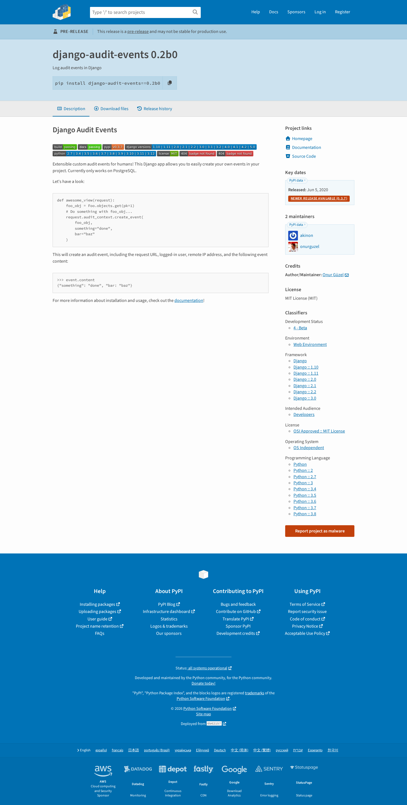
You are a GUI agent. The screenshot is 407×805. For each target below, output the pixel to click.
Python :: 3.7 (304, 508)
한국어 (333, 750)
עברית (298, 750)
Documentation (306, 147)
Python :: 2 (303, 470)
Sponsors (296, 12)
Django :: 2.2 (304, 392)
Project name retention (97, 626)
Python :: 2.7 (304, 477)
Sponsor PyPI (238, 626)
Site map (203, 714)
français (117, 750)
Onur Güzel (333, 275)
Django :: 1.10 (305, 367)
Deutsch (220, 750)
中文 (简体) (239, 750)
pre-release (138, 32)
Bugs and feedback (238, 604)
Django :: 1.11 (305, 373)
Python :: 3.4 (304, 489)
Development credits (236, 633)
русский (282, 750)
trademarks (254, 693)
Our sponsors (169, 633)
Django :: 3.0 (304, 398)
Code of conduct (305, 619)
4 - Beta (300, 328)
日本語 (133, 750)
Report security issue (307, 612)
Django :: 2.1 (304, 386)
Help (255, 12)
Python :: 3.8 (304, 514)
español (101, 750)
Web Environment (310, 344)
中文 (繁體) (262, 750)
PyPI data (296, 180)
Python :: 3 (303, 483)
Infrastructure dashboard (166, 612)
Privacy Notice (305, 626)
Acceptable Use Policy (305, 633)
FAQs (99, 633)
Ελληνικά (202, 750)
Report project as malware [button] (320, 531)
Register (342, 12)
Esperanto (315, 750)
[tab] (71, 109)
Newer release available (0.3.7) (319, 198)
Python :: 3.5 (304, 495)
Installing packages (97, 604)
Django (300, 361)
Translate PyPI (236, 619)
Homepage (302, 139)
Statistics (169, 619)
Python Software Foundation (201, 699)
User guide (97, 619)
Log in (320, 12)
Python (300, 464)
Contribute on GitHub (236, 612)
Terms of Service (305, 604)
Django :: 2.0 (304, 379)
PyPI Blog (166, 604)
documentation (188, 300)
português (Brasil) (157, 750)
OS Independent (308, 448)
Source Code (304, 156)
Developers (304, 414)
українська (183, 750)
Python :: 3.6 (304, 501)
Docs (273, 12)
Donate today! (203, 683)
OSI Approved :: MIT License (319, 431)
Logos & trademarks (169, 626)
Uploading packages (97, 612)
